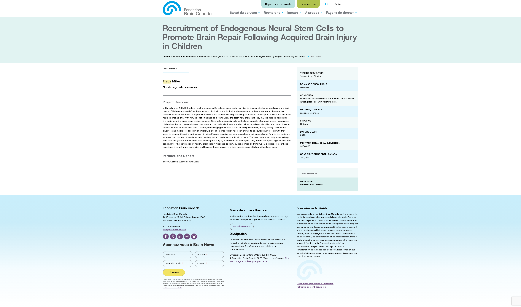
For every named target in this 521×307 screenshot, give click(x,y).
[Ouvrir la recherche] (326, 4)
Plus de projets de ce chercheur (180, 87)
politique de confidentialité (172, 288)
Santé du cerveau (243, 12)
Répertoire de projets (278, 4)
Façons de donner (340, 12)
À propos (312, 12)
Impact (292, 12)
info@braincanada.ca (174, 229)
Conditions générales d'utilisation (315, 283)
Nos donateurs (241, 226)
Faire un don (308, 4)
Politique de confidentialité (311, 286)
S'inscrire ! (174, 272)
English (338, 4)
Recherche (272, 12)
